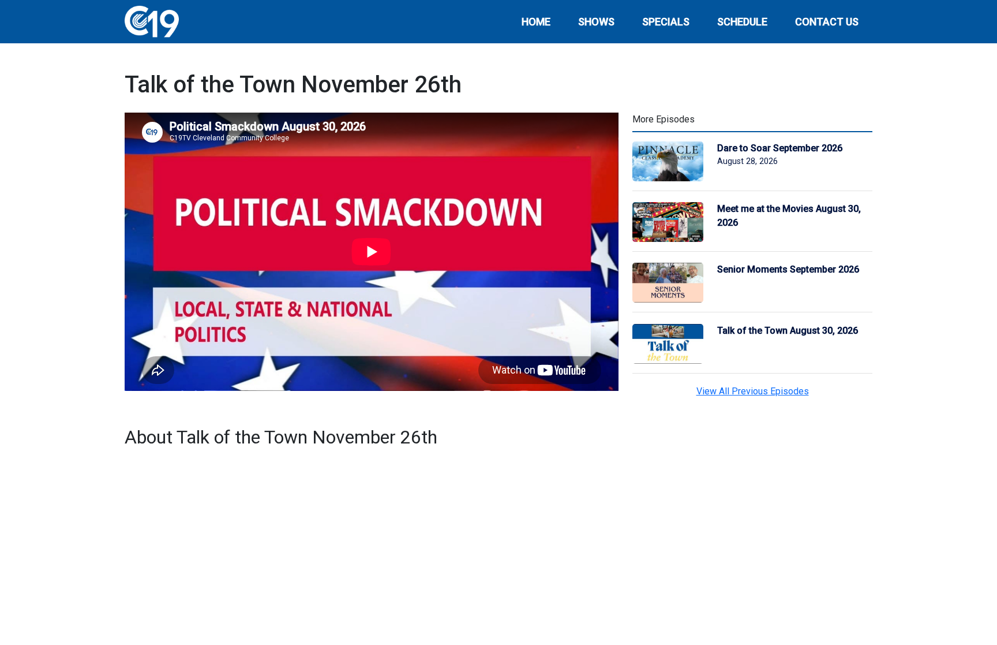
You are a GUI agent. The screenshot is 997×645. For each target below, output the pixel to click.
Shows (596, 22)
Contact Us (827, 22)
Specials (665, 22)
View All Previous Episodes (752, 391)
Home (536, 22)
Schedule (742, 22)
